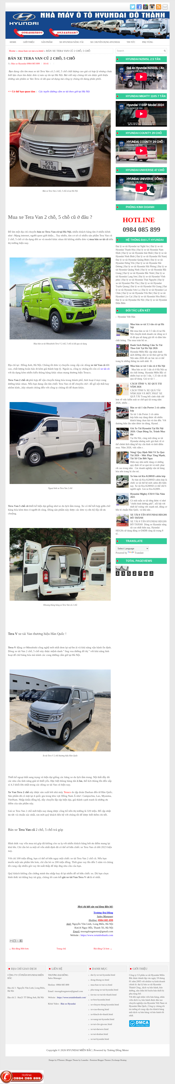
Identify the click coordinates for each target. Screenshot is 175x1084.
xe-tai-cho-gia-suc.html (101, 1024)
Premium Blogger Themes (100, 1060)
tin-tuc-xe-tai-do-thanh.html (104, 994)
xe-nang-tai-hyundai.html (102, 1019)
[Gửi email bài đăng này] (11, 941)
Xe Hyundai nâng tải (71, 42)
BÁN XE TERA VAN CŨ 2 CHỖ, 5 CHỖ (41, 58)
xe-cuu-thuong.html (100, 1009)
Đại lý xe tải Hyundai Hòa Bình (149, 296)
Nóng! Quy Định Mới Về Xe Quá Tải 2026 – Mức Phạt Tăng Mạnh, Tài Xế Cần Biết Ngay (147, 455)
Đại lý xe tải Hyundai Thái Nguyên (139, 280)
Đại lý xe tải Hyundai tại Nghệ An (132, 246)
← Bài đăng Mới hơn (19, 948)
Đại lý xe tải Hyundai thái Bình (137, 253)
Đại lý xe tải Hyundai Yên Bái (137, 293)
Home (13, 42)
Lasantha (84, 1060)
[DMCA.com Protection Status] (139, 1026)
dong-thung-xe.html (100, 980)
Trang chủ (61, 948)
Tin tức (131, 42)
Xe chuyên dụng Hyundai (105, 42)
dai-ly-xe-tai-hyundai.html (103, 975)
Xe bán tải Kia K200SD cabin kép (147, 476)
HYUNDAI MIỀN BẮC (79, 1050)
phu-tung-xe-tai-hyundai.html (104, 989)
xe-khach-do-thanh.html (102, 1014)
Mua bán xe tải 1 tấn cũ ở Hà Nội (147, 366)
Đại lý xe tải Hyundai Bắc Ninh (138, 273)
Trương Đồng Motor (118, 1050)
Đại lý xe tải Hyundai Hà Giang (146, 286)
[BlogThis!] (14, 941)
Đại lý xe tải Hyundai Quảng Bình (132, 260)
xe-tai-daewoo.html (100, 1029)
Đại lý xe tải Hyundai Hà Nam (151, 256)
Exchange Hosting (119, 1060)
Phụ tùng (147, 42)
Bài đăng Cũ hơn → (103, 948)
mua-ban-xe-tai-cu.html (30, 50)
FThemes (60, 1060)
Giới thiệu (29, 42)
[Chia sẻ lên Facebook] (21, 941)
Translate (139, 553)
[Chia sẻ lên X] (17, 941)
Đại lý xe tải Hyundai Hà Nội (130, 300)
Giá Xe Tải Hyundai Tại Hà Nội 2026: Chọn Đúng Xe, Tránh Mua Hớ (147, 431)
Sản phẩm (46, 42)
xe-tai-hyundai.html (100, 1039)
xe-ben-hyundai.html (100, 999)
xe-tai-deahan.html (99, 1034)
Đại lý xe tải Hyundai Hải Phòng (140, 266)
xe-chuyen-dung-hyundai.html (105, 1004)
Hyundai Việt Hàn (126, 317)
